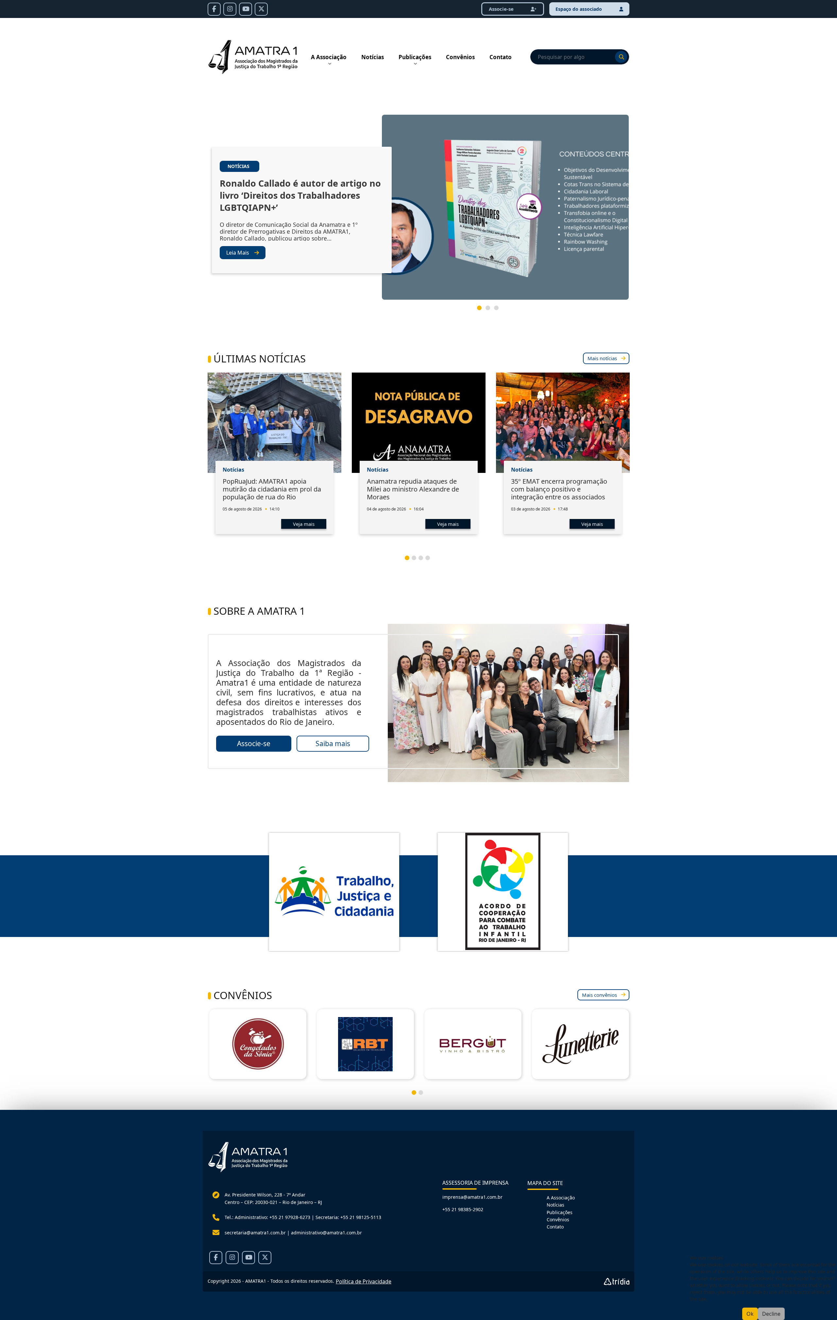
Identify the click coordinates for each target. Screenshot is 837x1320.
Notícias (372, 57)
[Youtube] (245, 9)
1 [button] (482, 310)
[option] (418, 210)
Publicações (415, 57)
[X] (261, 9)
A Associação (329, 57)
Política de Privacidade (363, 1281)
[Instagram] (229, 9)
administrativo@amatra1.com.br (326, 1232)
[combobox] (579, 57)
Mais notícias (602, 358)
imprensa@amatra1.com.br (472, 1197)
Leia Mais (237, 252)
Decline (771, 1313)
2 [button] (490, 310)
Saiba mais (333, 743)
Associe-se (502, 9)
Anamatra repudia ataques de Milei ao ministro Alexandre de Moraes (413, 489)
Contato (500, 57)
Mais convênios (599, 995)
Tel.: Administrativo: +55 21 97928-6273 (267, 1217)
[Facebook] (214, 9)
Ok (750, 1313)
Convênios (460, 57)
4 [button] (430, 560)
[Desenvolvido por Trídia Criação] (616, 1281)
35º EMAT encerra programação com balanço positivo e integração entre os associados (559, 489)
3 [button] (499, 310)
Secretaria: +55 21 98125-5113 (348, 1217)
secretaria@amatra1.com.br (255, 1232)
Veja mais (304, 524)
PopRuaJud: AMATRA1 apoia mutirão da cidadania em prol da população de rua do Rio (272, 489)
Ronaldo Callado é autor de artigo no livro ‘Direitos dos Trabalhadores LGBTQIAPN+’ (300, 195)
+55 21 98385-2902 (462, 1209)
